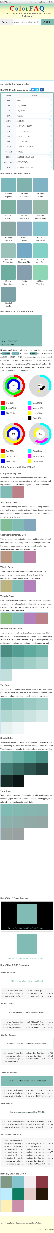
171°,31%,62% (22, 131)
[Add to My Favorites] (33, 89)
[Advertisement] (27, 53)
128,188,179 (21, 111)
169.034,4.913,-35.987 (25, 167)
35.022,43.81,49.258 (24, 126)
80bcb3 (19, 100)
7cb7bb (15, 354)
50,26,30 (20, 116)
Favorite (33, 2)
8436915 (20, 152)
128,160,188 (21, 106)
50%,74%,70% (22, 162)
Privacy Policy (10, 1223)
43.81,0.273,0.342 (23, 136)
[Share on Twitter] (37, 89)
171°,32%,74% (22, 142)
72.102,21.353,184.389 (25, 157)
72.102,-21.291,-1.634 (25, 147)
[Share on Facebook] (42, 89)
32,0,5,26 (20, 121)
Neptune (6, 354)
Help (51, 2)
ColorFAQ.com (5, 2)
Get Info (47, 22)
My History (42, 2)
